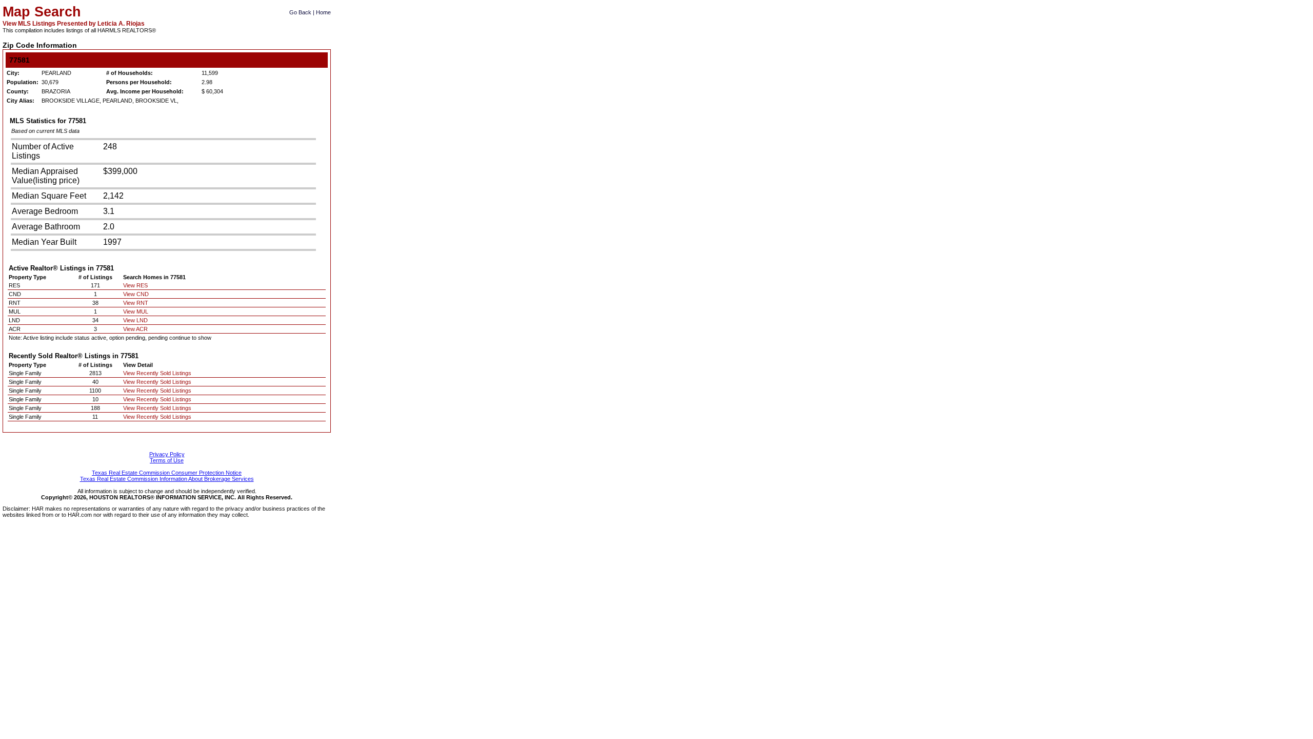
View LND (135, 320)
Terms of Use (167, 460)
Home (323, 12)
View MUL (135, 311)
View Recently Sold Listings (157, 373)
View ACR (135, 329)
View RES (135, 285)
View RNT (135, 303)
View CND (136, 294)
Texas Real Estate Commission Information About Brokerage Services (167, 479)
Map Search (42, 12)
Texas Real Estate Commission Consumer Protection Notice (167, 473)
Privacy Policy (167, 454)
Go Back (300, 12)
